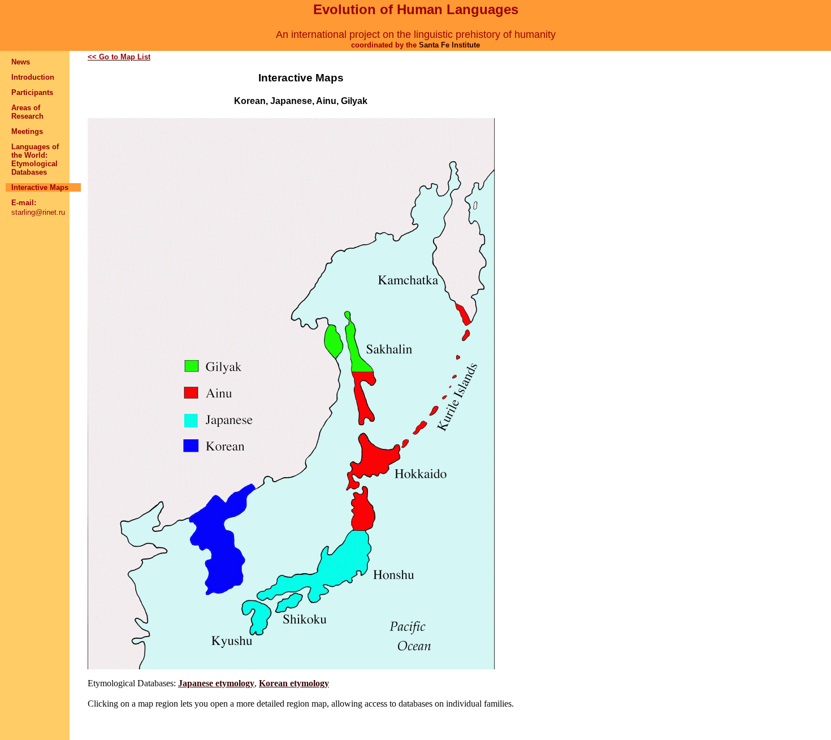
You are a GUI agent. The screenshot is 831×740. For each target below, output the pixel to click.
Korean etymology (294, 683)
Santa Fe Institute (449, 45)
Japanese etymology (216, 683)
